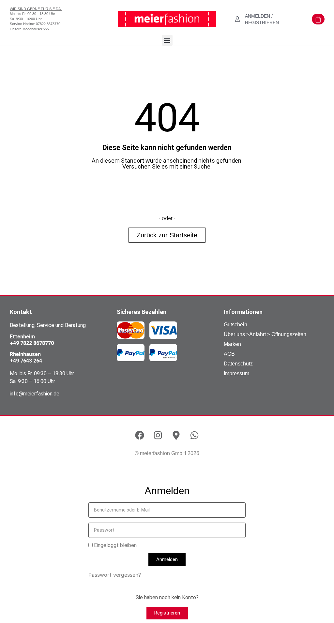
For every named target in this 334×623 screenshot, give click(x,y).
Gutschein (235, 324)
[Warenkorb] (318, 19)
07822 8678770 (48, 24)
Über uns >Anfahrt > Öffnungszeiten (265, 334)
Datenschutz (238, 363)
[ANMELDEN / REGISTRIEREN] (237, 19)
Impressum (236, 373)
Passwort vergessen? (114, 574)
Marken (232, 344)
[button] (167, 40)
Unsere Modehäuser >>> (29, 29)
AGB (229, 354)
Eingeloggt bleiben (115, 545)
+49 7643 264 (26, 361)
